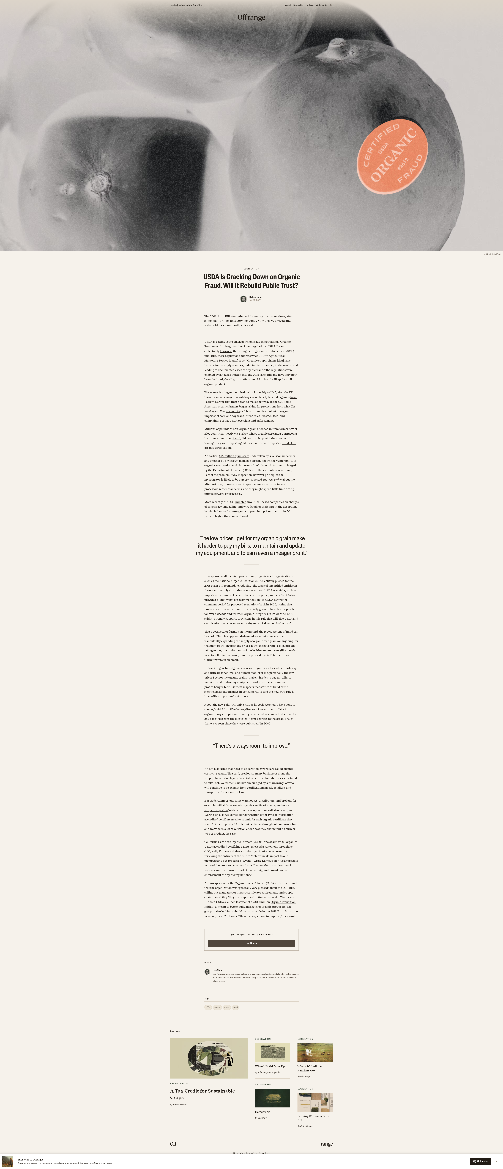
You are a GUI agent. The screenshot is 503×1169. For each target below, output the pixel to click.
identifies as (237, 360)
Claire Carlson (306, 1126)
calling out (211, 892)
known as (226, 351)
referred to (233, 411)
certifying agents (215, 773)
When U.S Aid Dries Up (270, 1066)
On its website (276, 614)
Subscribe (482, 1161)
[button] (209, 1072)
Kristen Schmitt (180, 1104)
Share (253, 943)
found (236, 438)
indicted (240, 502)
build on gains (244, 911)
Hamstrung (262, 1111)
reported (256, 479)
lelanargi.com (219, 981)
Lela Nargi (257, 297)
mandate (233, 585)
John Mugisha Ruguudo (269, 1072)
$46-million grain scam (234, 456)
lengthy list (226, 599)
